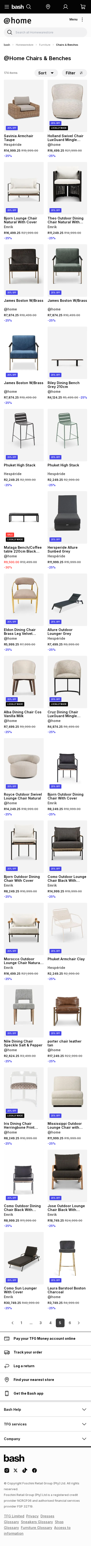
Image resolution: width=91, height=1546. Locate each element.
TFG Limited (14, 1516)
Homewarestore (24, 44)
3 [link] (41, 1323)
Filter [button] (70, 73)
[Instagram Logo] (7, 1472)
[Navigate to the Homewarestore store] (17, 20)
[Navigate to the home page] (18, 7)
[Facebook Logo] (34, 1472)
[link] (13, 1323)
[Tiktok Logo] (25, 1472)
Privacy (32, 1516)
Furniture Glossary (36, 1528)
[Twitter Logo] (16, 1472)
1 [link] (21, 1323)
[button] (48, 7)
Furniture (44, 44)
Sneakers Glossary (37, 1522)
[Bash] (7, 45)
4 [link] (50, 1323)
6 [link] (70, 1323)
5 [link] (60, 1323)
